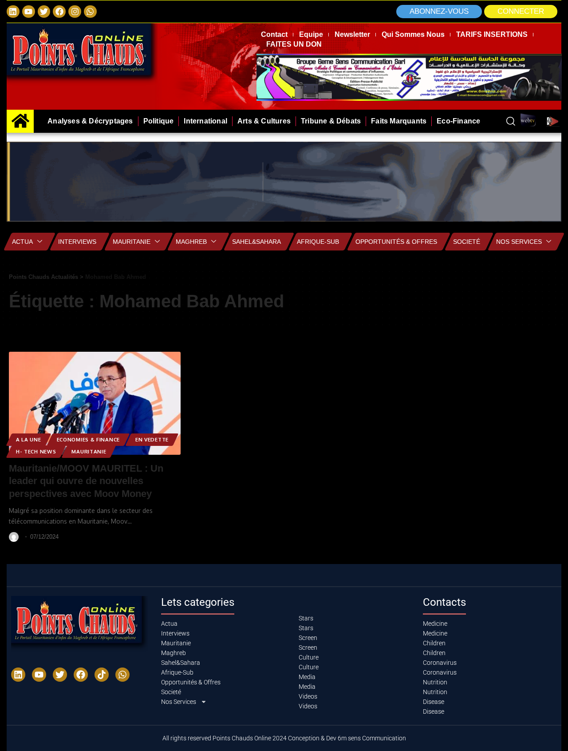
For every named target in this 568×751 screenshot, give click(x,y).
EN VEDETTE (152, 439)
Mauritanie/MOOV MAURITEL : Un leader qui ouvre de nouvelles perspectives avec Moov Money (86, 481)
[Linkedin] (13, 11)
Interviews (77, 241)
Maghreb (191, 241)
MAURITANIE (88, 451)
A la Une (28, 439)
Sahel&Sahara (256, 241)
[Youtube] (39, 675)
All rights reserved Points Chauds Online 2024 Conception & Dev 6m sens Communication (284, 738)
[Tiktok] (102, 675)
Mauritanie (131, 241)
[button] (520, 11)
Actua (22, 241)
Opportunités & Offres (396, 241)
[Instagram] (74, 11)
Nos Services (519, 241)
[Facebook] (59, 11)
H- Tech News (36, 451)
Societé (466, 241)
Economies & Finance (88, 439)
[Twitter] (44, 11)
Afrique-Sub (318, 241)
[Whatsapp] (90, 11)
